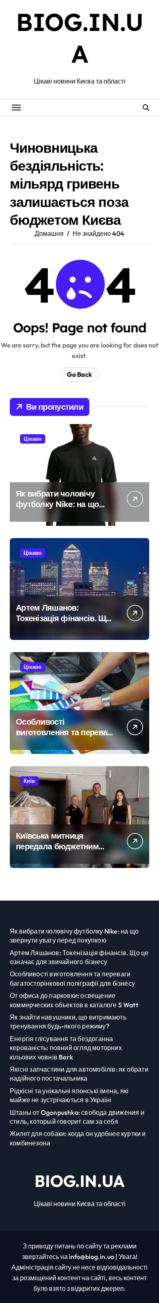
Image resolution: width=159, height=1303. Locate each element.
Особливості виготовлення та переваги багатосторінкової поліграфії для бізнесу (65, 737)
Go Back (79, 374)
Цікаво (33, 438)
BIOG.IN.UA (80, 1181)
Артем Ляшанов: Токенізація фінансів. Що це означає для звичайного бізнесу (63, 623)
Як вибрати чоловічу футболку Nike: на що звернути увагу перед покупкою (57, 509)
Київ (29, 781)
